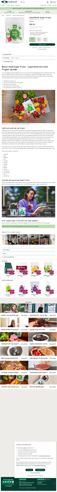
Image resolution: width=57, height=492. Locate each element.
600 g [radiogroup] (45, 39)
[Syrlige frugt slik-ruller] (43, 325)
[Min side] (47, 2)
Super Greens (20, 226)
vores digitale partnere (44, 456)
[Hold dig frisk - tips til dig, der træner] (43, 311)
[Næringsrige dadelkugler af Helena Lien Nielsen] (14, 353)
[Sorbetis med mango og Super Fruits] (14, 382)
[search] (32, 2)
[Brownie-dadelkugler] (43, 382)
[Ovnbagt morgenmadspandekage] (14, 368)
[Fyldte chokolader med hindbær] (43, 339)
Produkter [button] (3, 5)
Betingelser (40, 475)
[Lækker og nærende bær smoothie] (14, 311)
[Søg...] (21, 2)
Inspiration (17, 5)
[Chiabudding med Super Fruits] (43, 368)
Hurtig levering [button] (28, 12)
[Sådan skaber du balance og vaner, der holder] (14, 325)
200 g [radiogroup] (32, 39)
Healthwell (31, 21)
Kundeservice (43, 5)
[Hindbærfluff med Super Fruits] (14, 339)
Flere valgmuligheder (35, 472)
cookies (24, 448)
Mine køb (49, 5)
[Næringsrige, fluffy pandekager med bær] (43, 353)
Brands (12, 5)
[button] (53, 2)
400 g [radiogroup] (38, 39)
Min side (54, 5)
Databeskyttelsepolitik (40, 465)
